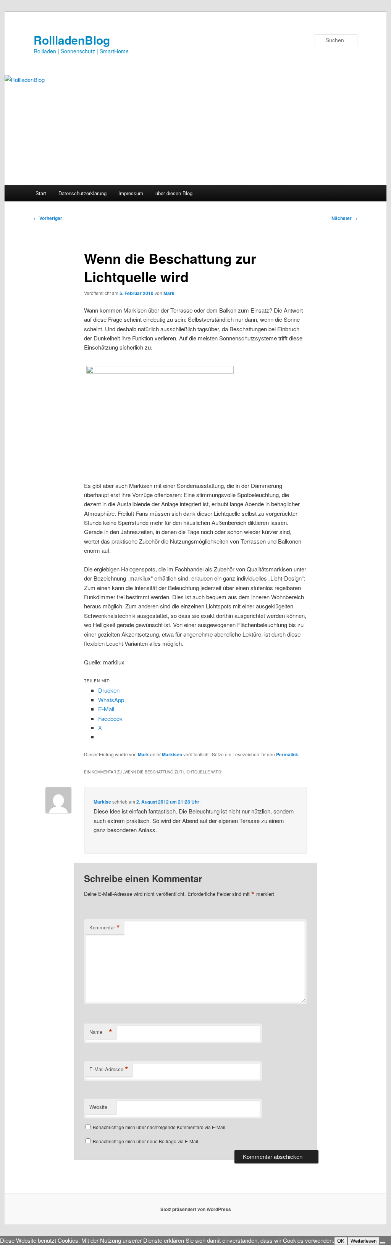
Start (41, 193)
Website (98, 1106)
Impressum (130, 193)
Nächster (344, 218)
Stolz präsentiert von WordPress (195, 1209)
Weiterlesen (363, 1241)
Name (100, 1032)
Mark (168, 293)
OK (340, 1241)
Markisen (172, 754)
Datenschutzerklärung (82, 193)
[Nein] (383, 1243)
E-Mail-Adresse (108, 1069)
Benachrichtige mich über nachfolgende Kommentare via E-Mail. (159, 1127)
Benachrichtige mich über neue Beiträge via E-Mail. (146, 1141)
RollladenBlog (72, 40)
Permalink (287, 754)
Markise (102, 801)
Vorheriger (48, 218)
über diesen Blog (173, 193)
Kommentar (104, 927)
